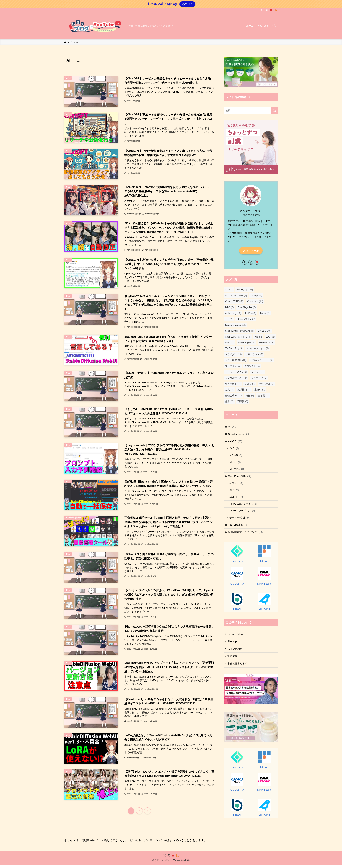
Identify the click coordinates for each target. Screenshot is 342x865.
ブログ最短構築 (235, 360)
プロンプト (252, 366)
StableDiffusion (235, 325)
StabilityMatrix (246, 319)
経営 (250, 395)
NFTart (235, 462)
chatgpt (256, 295)
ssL (228, 319)
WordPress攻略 (239, 476)
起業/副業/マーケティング (245, 532)
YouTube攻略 (233, 348)
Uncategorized (238, 433)
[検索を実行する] (274, 110)
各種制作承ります (237, 663)
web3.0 (235, 441)
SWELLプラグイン (243, 510)
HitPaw (250, 313)
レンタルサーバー (236, 378)
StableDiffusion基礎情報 (239, 330)
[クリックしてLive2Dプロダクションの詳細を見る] (251, 72)
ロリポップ (258, 378)
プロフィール (251, 250)
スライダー (233, 354)
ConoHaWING (234, 301)
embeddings (233, 313)
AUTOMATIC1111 (236, 295)
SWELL (264, 330)
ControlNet (255, 301)
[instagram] (266, 10)
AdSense (236, 483)
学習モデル (266, 383)
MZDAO (235, 455)
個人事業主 (232, 383)
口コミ (249, 383)
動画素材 (232, 656)
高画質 (242, 401)
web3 (229, 342)
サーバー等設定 (240, 517)
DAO (229, 307)
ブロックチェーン (261, 360)
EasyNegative (247, 307)
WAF (270, 336)
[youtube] (271, 10)
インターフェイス (258, 348)
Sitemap (232, 641)
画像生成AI (233, 395)
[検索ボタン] (274, 25)
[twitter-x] (261, 10)
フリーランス (254, 354)
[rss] (275, 10)
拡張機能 (243, 389)
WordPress (266, 342)
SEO (234, 490)
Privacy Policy (235, 633)
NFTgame (236, 469)
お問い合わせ (234, 648)
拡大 (229, 389)
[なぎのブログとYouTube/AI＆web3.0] (95, 25)
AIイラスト (244, 289)
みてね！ (187, 4)
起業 (229, 401)
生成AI (259, 389)
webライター (246, 342)
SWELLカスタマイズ (237, 336)
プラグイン (232, 366)
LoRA (264, 313)
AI (228, 289)
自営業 (263, 395)
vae (258, 336)
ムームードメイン (236, 372)
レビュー (257, 372)
